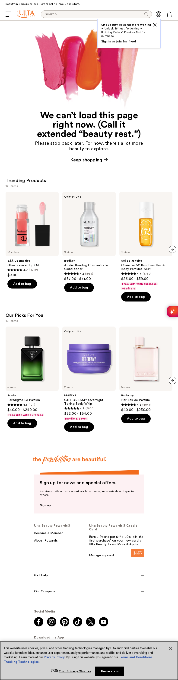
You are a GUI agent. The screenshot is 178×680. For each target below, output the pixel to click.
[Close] (170, 649)
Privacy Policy (54, 657)
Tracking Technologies (21, 661)
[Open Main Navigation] (8, 14)
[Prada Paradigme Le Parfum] (32, 372)
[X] (155, 25)
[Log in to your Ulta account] (158, 14)
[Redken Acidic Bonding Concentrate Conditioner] (88, 236)
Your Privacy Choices (75, 671)
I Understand (109, 671)
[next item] (172, 249)
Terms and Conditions (136, 657)
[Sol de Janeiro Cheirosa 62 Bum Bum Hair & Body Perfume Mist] (145, 241)
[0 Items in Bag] (169, 14)
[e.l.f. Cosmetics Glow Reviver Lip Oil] (32, 234)
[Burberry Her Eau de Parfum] (145, 369)
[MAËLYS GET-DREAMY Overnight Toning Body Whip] (88, 373)
